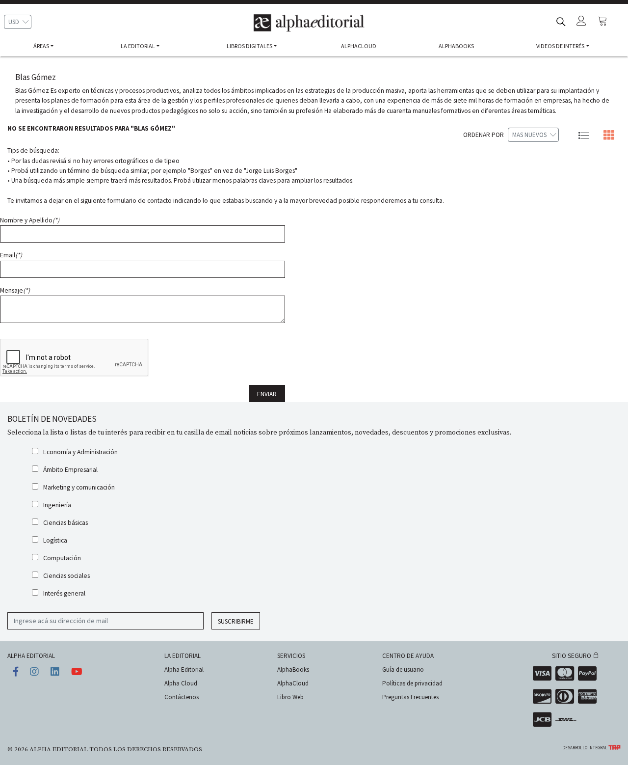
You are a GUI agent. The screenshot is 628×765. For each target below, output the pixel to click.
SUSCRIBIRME (236, 621)
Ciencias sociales (66, 576)
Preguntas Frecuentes (410, 697)
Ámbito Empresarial (70, 469)
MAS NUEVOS (529, 135)
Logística (55, 540)
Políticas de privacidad (412, 683)
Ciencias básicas (65, 523)
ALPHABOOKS (456, 46)
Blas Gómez (35, 77)
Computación (62, 558)
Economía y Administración (80, 452)
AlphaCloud (293, 683)
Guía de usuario (403, 669)
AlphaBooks (293, 669)
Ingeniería (57, 505)
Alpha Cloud (180, 683)
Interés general (64, 593)
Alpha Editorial (184, 669)
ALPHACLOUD (358, 46)
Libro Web (290, 697)
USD (13, 22)
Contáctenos (181, 697)
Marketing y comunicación (79, 487)
